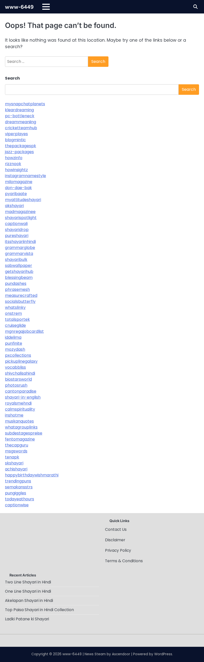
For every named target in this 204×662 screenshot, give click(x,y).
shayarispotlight (21, 218)
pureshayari (16, 235)
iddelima (13, 337)
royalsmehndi (18, 403)
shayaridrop (17, 229)
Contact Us (116, 529)
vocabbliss (15, 367)
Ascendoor (121, 654)
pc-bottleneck (19, 116)
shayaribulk (16, 259)
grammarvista (19, 253)
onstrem (13, 313)
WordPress (163, 654)
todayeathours (19, 499)
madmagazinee (20, 212)
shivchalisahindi (20, 373)
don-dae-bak (18, 188)
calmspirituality (20, 409)
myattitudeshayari (23, 200)
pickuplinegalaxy (21, 361)
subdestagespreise (23, 433)
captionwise (17, 505)
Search (12, 78)
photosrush (16, 385)
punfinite (13, 343)
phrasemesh (17, 289)
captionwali (16, 223)
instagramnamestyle (25, 176)
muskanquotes (19, 421)
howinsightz (16, 170)
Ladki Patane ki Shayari (27, 619)
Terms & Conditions (124, 560)
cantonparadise (20, 391)
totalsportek (17, 319)
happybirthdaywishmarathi (31, 475)
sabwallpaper (18, 265)
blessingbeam (19, 277)
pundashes (15, 283)
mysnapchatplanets (25, 104)
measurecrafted (21, 295)
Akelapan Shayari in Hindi (29, 600)
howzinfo (13, 158)
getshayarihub (19, 271)
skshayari (14, 463)
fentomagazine (20, 439)
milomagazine (18, 182)
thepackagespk (20, 146)
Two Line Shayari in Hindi (28, 582)
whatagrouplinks (21, 427)
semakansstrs (19, 487)
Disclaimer (115, 540)
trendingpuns (18, 481)
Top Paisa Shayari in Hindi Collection (39, 609)
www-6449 (19, 6)
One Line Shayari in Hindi (28, 591)
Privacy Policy (118, 550)
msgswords (16, 451)
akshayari (14, 206)
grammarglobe (20, 247)
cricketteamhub (21, 128)
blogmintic (15, 140)
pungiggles (15, 493)
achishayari (16, 469)
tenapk (12, 457)
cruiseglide (15, 325)
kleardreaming (19, 110)
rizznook (13, 164)
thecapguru (16, 445)
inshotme (14, 415)
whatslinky (15, 307)
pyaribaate (16, 194)
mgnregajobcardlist (24, 331)
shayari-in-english (23, 397)
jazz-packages (19, 152)
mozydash (15, 349)
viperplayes (16, 134)
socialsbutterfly (20, 301)
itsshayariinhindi (20, 241)
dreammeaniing (20, 122)
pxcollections (18, 355)
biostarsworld (18, 379)
